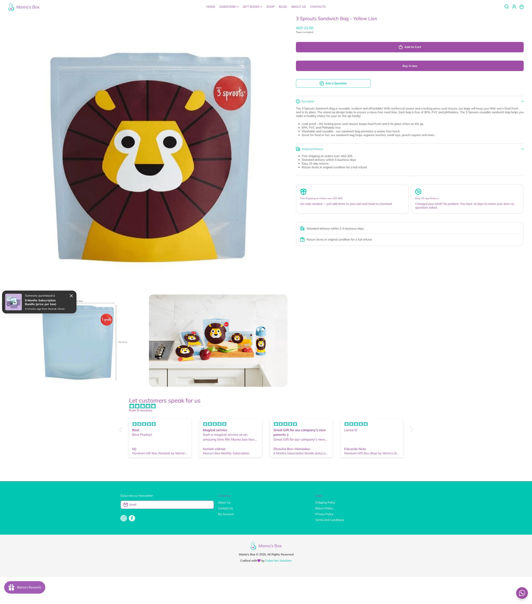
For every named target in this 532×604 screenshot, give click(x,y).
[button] (522, 7)
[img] (268, 406)
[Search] (507, 7)
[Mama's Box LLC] (23, 6)
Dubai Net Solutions (278, 560)
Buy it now (410, 66)
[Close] (71, 296)
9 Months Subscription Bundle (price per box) (40, 302)
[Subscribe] (208, 505)
